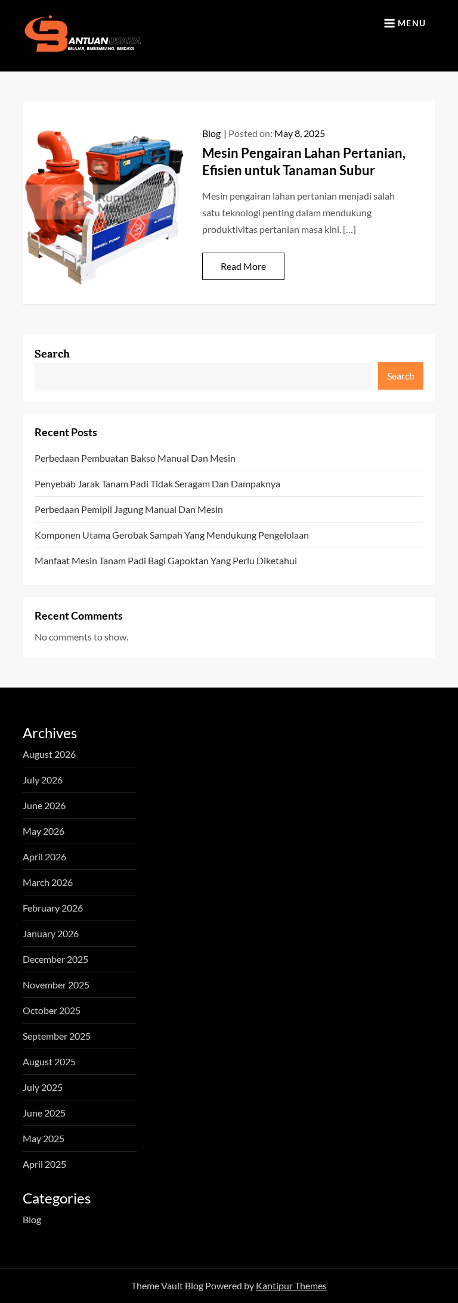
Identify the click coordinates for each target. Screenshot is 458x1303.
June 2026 (44, 805)
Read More (243, 266)
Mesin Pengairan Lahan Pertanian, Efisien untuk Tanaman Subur (304, 161)
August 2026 (49, 754)
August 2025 (49, 1061)
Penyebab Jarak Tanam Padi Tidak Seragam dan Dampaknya (157, 483)
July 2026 (43, 779)
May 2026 (43, 830)
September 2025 (57, 1035)
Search (52, 353)
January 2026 (51, 933)
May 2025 (43, 1138)
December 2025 (55, 959)
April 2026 (44, 856)
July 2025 (43, 1087)
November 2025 (56, 984)
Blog (211, 133)
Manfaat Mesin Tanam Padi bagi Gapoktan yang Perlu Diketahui (166, 560)
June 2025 (44, 1112)
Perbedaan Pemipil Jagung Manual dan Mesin (129, 509)
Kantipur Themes (291, 1285)
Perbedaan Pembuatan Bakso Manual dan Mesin (135, 458)
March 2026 (48, 882)
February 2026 (53, 907)
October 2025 (52, 1010)
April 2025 (44, 1164)
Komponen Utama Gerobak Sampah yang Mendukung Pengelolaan (172, 534)
